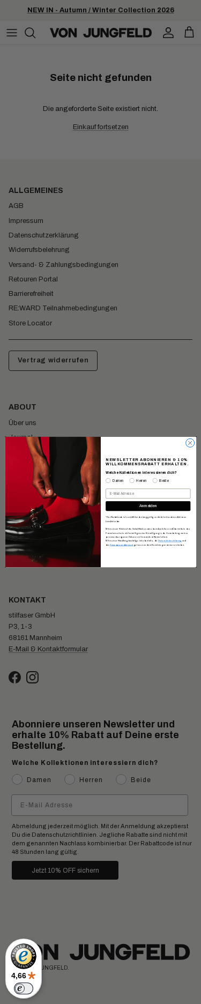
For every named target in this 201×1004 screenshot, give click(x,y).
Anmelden (148, 506)
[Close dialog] (189, 442)
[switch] (23, 988)
